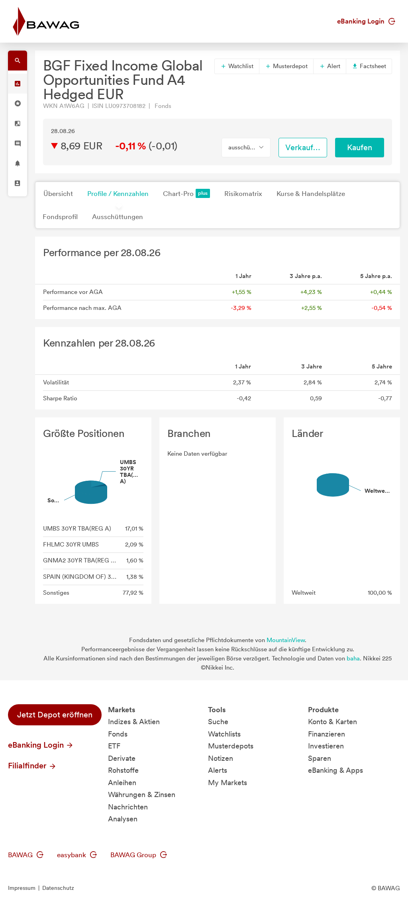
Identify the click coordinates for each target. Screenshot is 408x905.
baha (353, 658)
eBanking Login (361, 21)
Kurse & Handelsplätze (311, 194)
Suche (218, 721)
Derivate (121, 758)
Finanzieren (326, 734)
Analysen (122, 819)
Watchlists (224, 734)
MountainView (286, 640)
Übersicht (58, 194)
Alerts (217, 770)
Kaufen (359, 147)
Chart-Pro (178, 194)
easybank (72, 855)
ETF (114, 746)
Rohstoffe (123, 770)
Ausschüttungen (117, 217)
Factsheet (372, 66)
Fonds (118, 734)
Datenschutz (58, 888)
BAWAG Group (134, 855)
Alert (333, 66)
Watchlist (240, 66)
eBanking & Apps (335, 770)
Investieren (326, 746)
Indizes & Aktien (134, 721)
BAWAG (21, 855)
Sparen (319, 758)
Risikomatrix (243, 194)
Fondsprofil (60, 217)
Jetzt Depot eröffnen (54, 714)
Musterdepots (230, 746)
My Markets (227, 782)
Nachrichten (128, 807)
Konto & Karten (332, 721)
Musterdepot (289, 66)
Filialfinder (28, 765)
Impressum (21, 888)
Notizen (220, 758)
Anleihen (122, 782)
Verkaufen (303, 147)
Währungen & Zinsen (141, 794)
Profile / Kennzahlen (118, 194)
